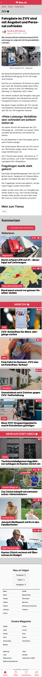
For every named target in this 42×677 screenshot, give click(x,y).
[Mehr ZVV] (21, 304)
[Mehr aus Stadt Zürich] (21, 434)
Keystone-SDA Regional (16, 31)
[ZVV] (21, 11)
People (5, 598)
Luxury (24, 630)
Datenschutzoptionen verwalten (11, 661)
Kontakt (24, 655)
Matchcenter (26, 595)
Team (24, 651)
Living (24, 626)
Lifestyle (6, 609)
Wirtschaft (25, 598)
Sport (5, 595)
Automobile (7, 641)
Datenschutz (7, 658)
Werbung (6, 651)
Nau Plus (25, 602)
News (5, 591)
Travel (24, 637)
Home (4, 7)
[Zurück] (1, 2)
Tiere (5, 637)
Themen (25, 609)
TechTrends (26, 641)
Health (5, 626)
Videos (5, 602)
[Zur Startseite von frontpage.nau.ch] (21, 2)
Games (5, 606)
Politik (24, 591)
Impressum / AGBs (28, 658)
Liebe (5, 630)
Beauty (5, 644)
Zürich (10, 7)
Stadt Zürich (19, 7)
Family (5, 633)
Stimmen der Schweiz (29, 606)
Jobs (4, 655)
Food (23, 633)
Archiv (5, 613)
